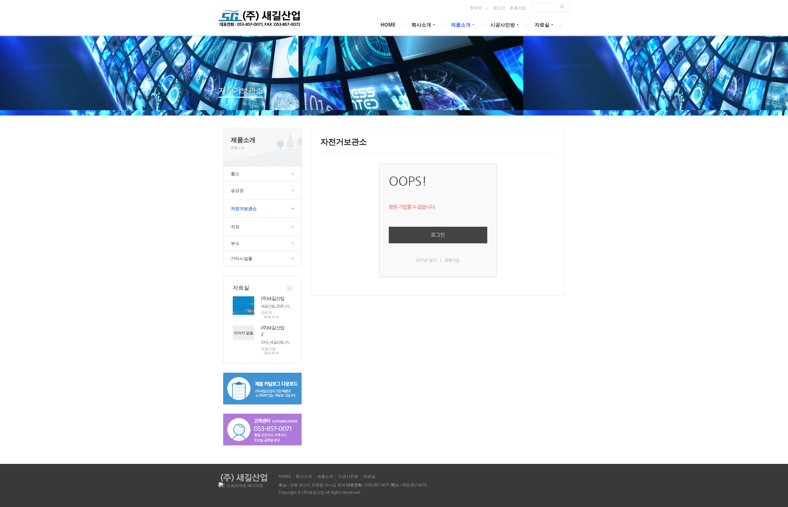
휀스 (262, 173)
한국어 (476, 7)
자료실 (543, 24)
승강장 (262, 190)
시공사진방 (503, 24)
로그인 (499, 7)
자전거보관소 (262, 208)
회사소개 (422, 24)
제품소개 (461, 24)
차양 (262, 226)
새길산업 (268, 348)
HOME (388, 24)
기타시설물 (262, 258)
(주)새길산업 (272, 298)
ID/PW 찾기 (426, 260)
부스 (262, 243)
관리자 (266, 312)
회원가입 (518, 7)
